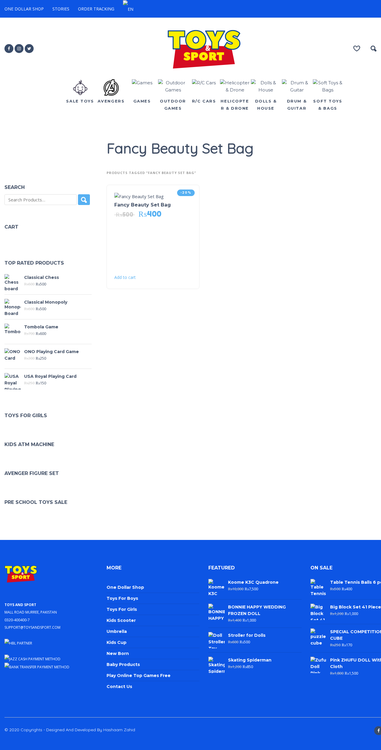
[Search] (84, 199)
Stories (60, 9)
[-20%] (139, 196)
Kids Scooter (121, 620)
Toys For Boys (122, 598)
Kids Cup (117, 642)
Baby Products (123, 664)
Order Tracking (96, 9)
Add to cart (125, 277)
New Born (118, 653)
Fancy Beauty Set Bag (142, 205)
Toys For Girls (122, 609)
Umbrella (117, 631)
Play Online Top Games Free (139, 675)
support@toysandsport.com (32, 626)
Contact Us (119, 686)
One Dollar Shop (24, 9)
